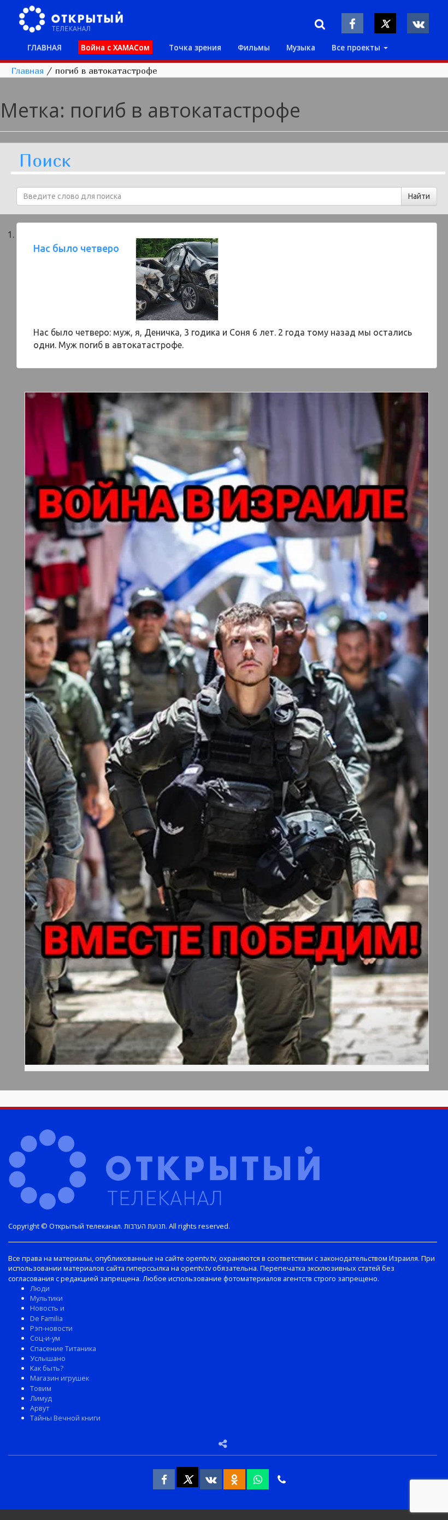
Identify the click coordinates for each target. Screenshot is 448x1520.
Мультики (46, 1298)
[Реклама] (227, 730)
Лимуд (41, 1398)
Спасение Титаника (63, 1348)
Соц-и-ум (45, 1338)
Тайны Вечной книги (65, 1418)
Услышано (48, 1358)
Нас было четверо (76, 248)
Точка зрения (195, 47)
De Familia (46, 1318)
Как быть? (46, 1368)
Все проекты (357, 47)
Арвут (39, 1408)
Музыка (300, 47)
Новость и (47, 1308)
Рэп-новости (51, 1328)
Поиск (44, 161)
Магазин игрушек (59, 1378)
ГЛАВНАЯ (44, 47)
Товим (40, 1388)
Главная (27, 70)
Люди (40, 1288)
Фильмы (254, 47)
